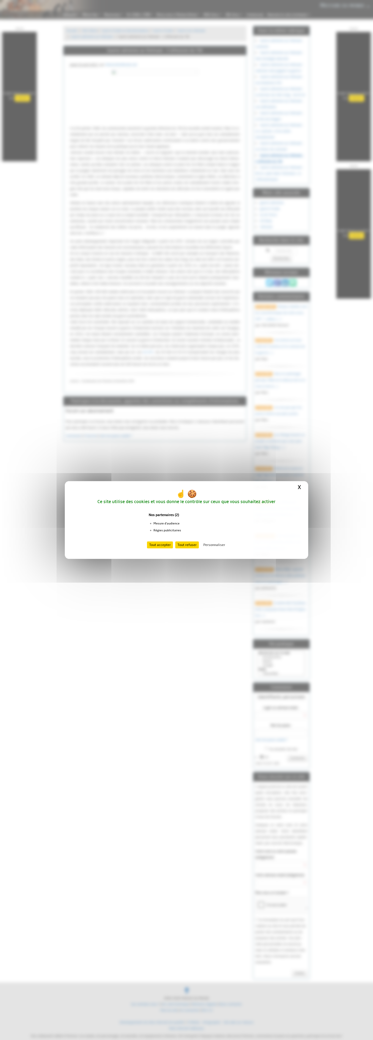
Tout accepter (160, 545)
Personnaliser (214, 545)
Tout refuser (187, 545)
